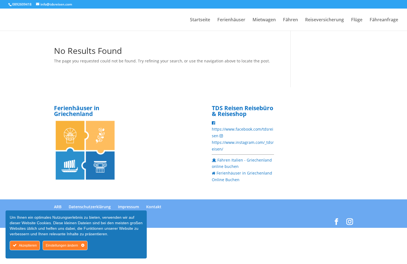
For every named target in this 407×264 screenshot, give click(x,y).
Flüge (356, 20)
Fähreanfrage (384, 20)
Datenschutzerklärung (90, 206)
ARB (57, 206)
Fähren (290, 20)
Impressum (128, 206)
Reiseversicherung (324, 20)
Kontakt (153, 206)
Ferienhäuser (231, 20)
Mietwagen (264, 20)
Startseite (200, 20)
